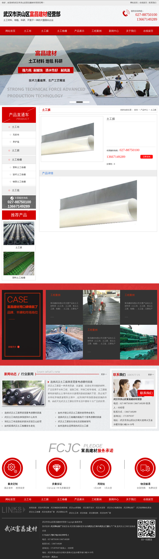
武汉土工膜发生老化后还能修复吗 (74, 421)
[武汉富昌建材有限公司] (79, 70)
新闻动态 (10, 374)
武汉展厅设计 (88, 508)
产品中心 (144, 110)
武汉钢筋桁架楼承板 (59, 508)
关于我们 (131, 31)
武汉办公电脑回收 (114, 508)
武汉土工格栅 (34, 512)
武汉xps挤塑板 (75, 508)
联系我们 (152, 3)
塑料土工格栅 (19, 167)
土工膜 (45, 31)
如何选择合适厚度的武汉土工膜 (73, 426)
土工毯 (15, 190)
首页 (136, 110)
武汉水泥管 (101, 508)
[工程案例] (64, 342)
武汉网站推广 (129, 508)
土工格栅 (62, 31)
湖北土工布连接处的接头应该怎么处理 (23, 421)
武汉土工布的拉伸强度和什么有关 (21, 417)
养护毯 (16, 142)
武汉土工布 (73, 513)
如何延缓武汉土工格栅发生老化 (20, 426)
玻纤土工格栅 (19, 174)
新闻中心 (114, 31)
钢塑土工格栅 (19, 182)
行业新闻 (27, 374)
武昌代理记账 (43, 508)
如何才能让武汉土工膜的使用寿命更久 (76, 413)
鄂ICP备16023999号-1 (60, 535)
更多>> (104, 374)
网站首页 (134, 3)
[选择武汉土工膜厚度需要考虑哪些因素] (23, 394)
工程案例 (97, 31)
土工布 (27, 31)
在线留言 (143, 3)
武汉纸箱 (83, 513)
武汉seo (55, 557)
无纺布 (16, 135)
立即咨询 (146, 157)
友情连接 (32, 508)
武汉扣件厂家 (105, 513)
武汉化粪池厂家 (48, 512)
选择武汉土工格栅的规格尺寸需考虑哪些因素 (79, 417)
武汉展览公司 (62, 512)
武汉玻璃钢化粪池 (143, 508)
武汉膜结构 (93, 513)
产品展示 (79, 31)
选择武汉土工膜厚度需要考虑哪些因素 (71, 381)
